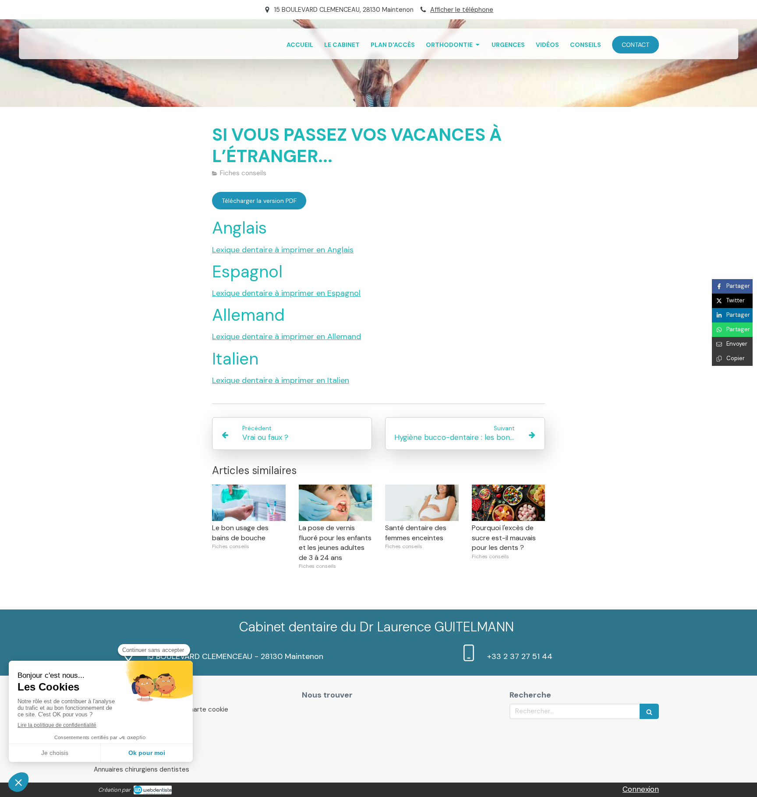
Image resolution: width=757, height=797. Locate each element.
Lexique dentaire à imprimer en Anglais (283, 249)
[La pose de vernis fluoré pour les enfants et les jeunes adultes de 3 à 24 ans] (335, 503)
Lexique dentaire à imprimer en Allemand (286, 336)
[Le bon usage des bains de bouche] (249, 503)
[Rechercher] (649, 711)
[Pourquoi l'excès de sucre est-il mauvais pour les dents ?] (508, 503)
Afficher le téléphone (461, 10)
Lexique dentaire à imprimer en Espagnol (286, 293)
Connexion (641, 789)
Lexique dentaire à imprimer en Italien (280, 380)
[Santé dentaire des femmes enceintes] (422, 503)
